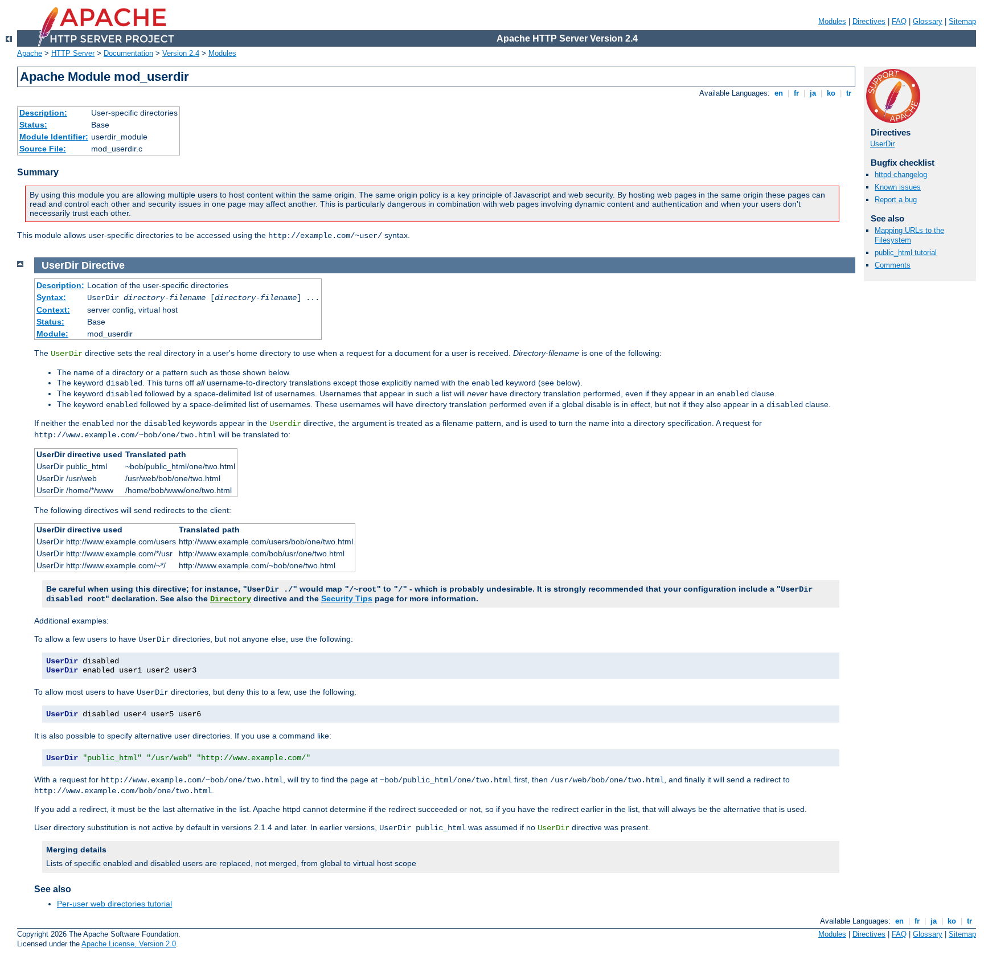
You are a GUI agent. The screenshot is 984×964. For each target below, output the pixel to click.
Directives (868, 21)
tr (849, 93)
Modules (832, 21)
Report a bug (896, 199)
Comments (893, 265)
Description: (43, 112)
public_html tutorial (906, 252)
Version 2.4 (180, 53)
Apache (29, 53)
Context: (53, 309)
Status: (33, 124)
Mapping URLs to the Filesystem (909, 235)
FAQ (899, 21)
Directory (230, 599)
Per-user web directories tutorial (114, 903)
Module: (52, 333)
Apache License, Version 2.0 (128, 944)
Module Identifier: (53, 136)
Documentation (128, 53)
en (778, 93)
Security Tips (346, 598)
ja (812, 93)
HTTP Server (73, 53)
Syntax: (51, 297)
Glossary (927, 21)
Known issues (898, 187)
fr (796, 93)
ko (831, 93)
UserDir (882, 144)
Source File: (42, 148)
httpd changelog (901, 174)
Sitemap (962, 21)
